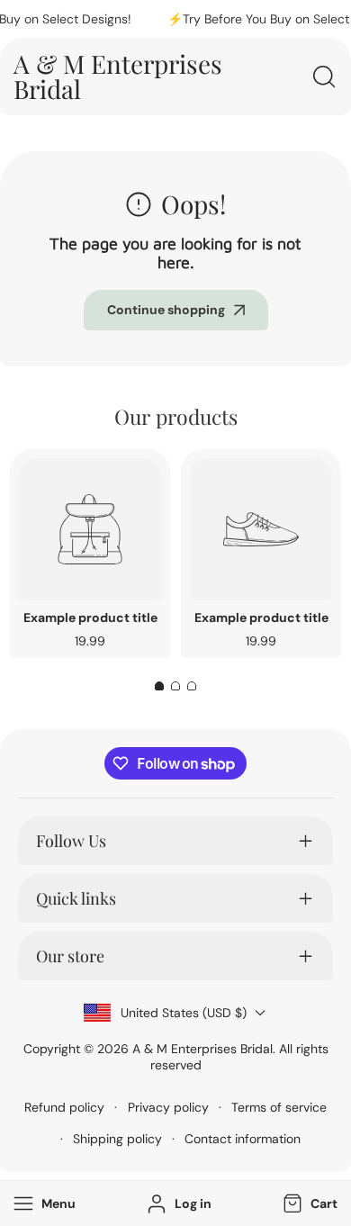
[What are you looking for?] (324, 76)
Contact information (242, 1139)
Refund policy (64, 1107)
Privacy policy (168, 1107)
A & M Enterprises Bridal (202, 1049)
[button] (308, 1204)
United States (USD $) (184, 1013)
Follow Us (71, 841)
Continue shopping (166, 310)
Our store (70, 956)
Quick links (76, 898)
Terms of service (279, 1107)
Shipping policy (117, 1139)
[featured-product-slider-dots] (159, 685)
